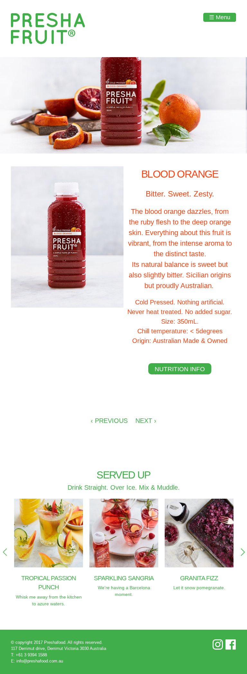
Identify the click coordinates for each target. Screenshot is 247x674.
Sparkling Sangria (124, 578)
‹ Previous (109, 420)
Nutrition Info (180, 369)
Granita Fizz (199, 578)
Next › (145, 420)
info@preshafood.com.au (39, 661)
